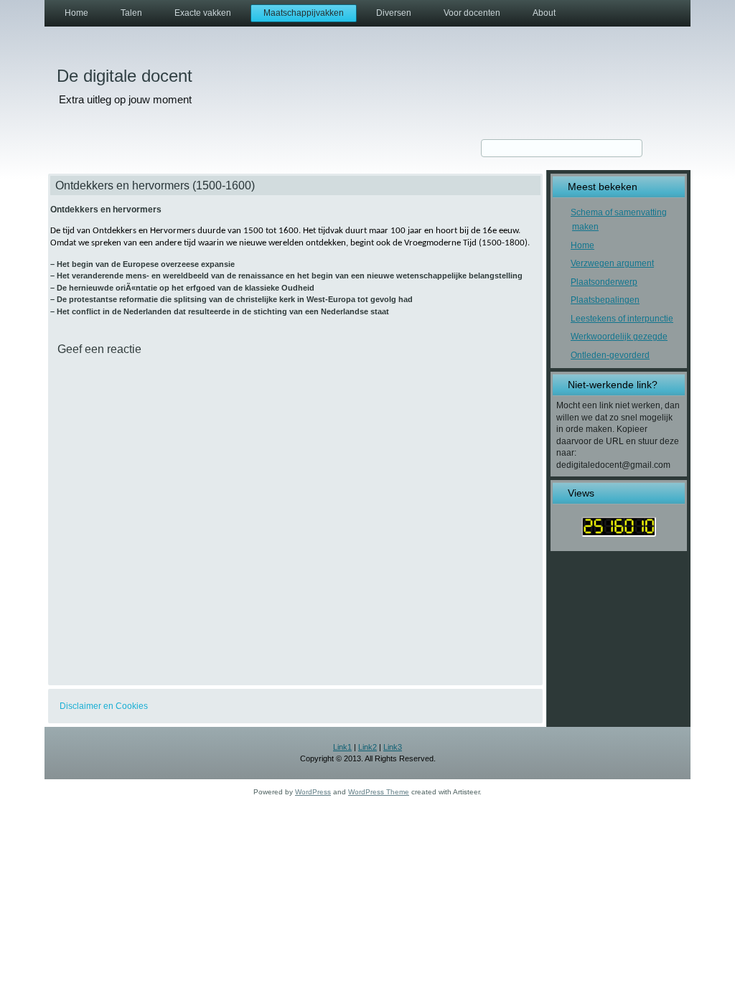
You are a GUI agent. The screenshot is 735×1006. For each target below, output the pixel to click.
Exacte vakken (202, 13)
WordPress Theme (378, 792)
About (544, 13)
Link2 (367, 747)
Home (76, 13)
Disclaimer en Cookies (104, 706)
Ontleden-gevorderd (610, 355)
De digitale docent (124, 75)
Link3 (392, 747)
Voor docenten (472, 13)
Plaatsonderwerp (604, 282)
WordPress (313, 792)
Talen (131, 13)
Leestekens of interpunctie (622, 319)
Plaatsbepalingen (605, 300)
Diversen (393, 13)
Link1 (342, 747)
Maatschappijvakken (303, 13)
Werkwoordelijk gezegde (619, 337)
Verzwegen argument (612, 263)
